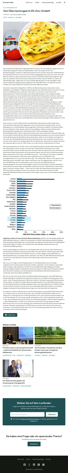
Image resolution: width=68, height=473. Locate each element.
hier (18, 81)
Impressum (29, 469)
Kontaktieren (34, 444)
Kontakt (58, 2)
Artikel (37, 2)
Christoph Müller (8, 2)
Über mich (29, 2)
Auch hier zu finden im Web (18, 14)
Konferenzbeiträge (48, 2)
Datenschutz (38, 469)
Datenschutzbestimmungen (29, 419)
